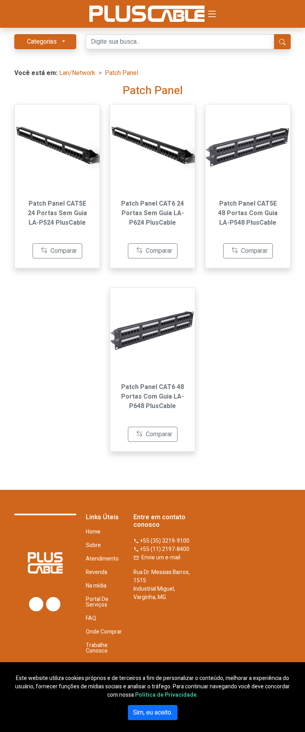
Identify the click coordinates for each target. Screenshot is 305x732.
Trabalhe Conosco (97, 648)
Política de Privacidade (166, 695)
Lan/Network (77, 73)
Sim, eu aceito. (152, 712)
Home (93, 532)
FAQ (91, 618)
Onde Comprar (104, 632)
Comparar (63, 251)
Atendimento (102, 559)
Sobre (93, 545)
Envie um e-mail (159, 557)
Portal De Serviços (97, 602)
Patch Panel (121, 73)
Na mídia (96, 586)
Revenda (96, 572)
